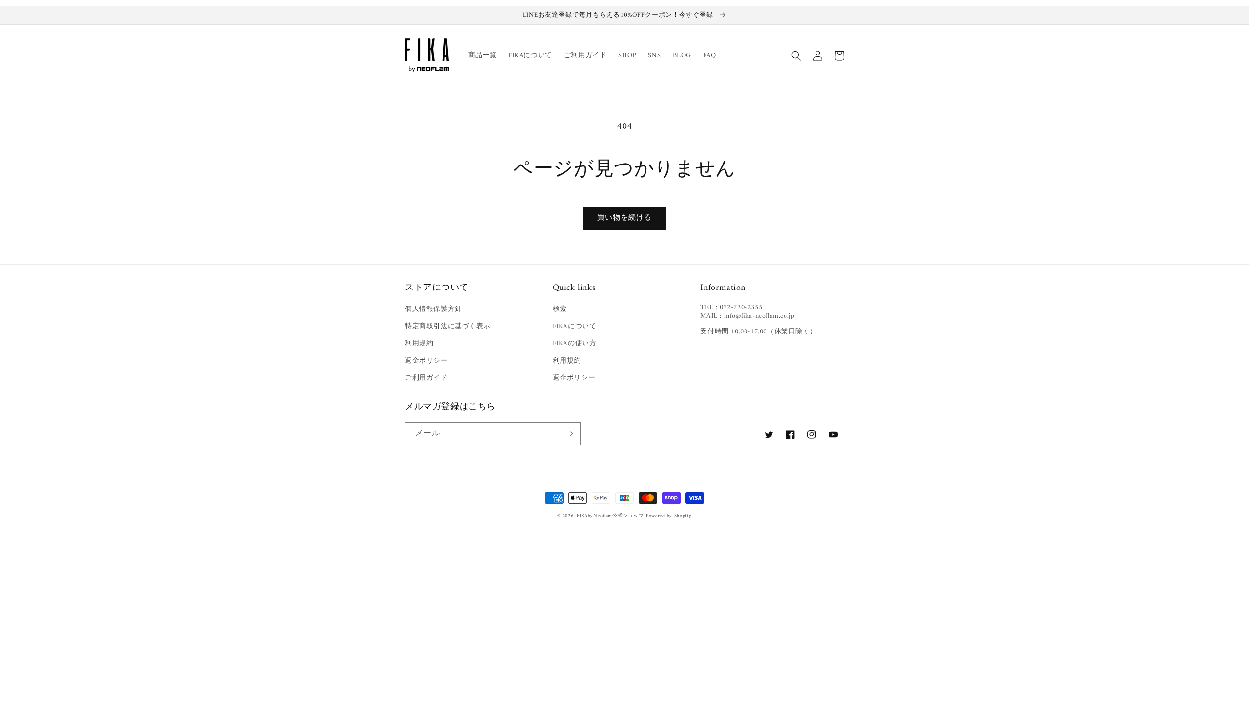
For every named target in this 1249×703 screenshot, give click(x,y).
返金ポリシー (426, 361)
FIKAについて (575, 326)
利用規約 (419, 343)
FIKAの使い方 (575, 343)
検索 (560, 309)
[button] (796, 55)
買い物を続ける (624, 218)
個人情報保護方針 (433, 309)
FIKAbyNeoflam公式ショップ (610, 516)
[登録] (569, 433)
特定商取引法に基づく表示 (447, 326)
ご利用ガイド (426, 378)
